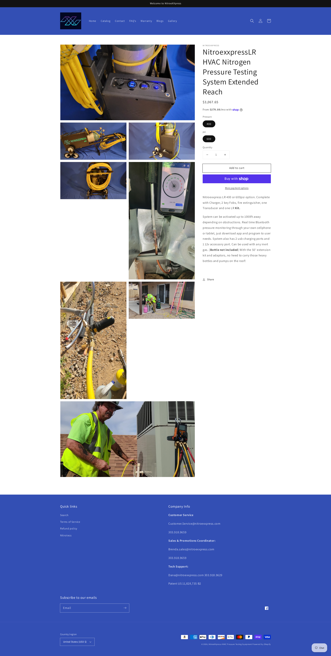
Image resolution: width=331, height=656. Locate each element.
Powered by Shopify (261, 644)
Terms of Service (70, 521)
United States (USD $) (75, 641)
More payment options (237, 187)
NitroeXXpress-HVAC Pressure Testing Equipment (230, 644)
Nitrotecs (65, 535)
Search (64, 515)
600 (209, 139)
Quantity (207, 147)
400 (209, 124)
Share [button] (210, 279)
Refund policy (68, 528)
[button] (252, 21)
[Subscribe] (125, 608)
